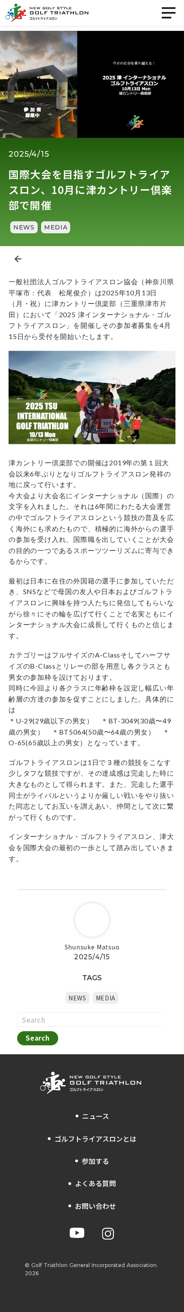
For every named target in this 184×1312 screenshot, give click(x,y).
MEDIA (56, 227)
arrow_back (18, 259)
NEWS (24, 227)
